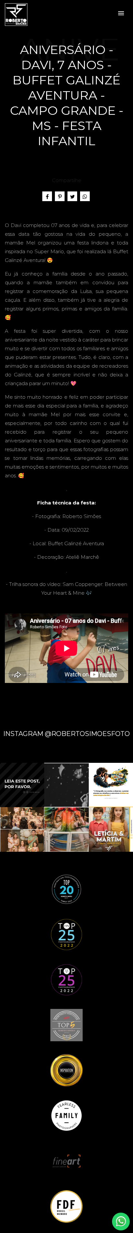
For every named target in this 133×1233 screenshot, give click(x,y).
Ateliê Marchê (82, 557)
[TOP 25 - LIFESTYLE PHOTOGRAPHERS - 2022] (66, 979)
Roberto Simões (81, 516)
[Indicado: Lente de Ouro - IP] (66, 1070)
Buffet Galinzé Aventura (76, 543)
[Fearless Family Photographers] (66, 1115)
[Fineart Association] (66, 1160)
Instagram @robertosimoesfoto (66, 734)
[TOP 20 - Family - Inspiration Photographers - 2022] (66, 889)
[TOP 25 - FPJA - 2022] (66, 934)
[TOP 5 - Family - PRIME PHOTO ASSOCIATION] (66, 1025)
